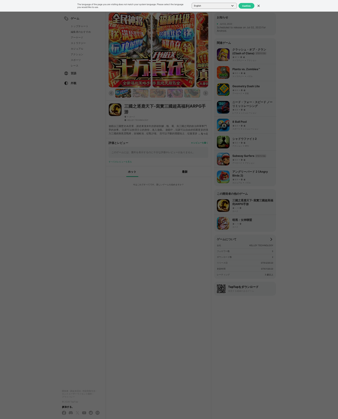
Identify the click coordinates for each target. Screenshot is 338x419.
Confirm (246, 6)
